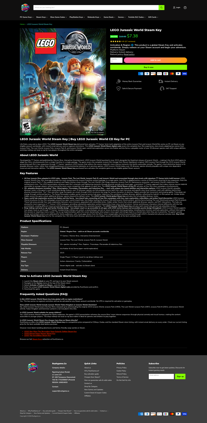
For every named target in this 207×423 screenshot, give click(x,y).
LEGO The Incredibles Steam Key (37, 335)
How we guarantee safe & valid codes (98, 380)
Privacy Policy (122, 368)
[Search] (161, 7)
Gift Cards (152, 17)
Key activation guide (91, 374)
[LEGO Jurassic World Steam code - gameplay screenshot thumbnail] (65, 141)
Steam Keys (41, 17)
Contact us (88, 383)
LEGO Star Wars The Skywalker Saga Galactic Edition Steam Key (50, 331)
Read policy (129, 54)
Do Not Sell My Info (124, 380)
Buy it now (148, 67)
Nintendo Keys (94, 17)
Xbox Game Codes (57, 17)
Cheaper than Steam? (92, 377)
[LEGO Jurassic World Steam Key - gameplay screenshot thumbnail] (34, 141)
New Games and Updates (93, 389)
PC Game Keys (26, 17)
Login (178, 7)
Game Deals (109, 17)
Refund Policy (122, 374)
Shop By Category (90, 386)
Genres (121, 17)
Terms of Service (122, 377)
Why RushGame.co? (91, 371)
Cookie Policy (121, 371)
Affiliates (87, 396)
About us (87, 368)
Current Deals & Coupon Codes (95, 393)
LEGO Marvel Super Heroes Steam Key (39, 333)
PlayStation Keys (76, 17)
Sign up (180, 376)
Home (22, 24)
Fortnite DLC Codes (136, 17)
